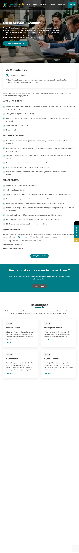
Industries (61, 4)
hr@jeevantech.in (23, 237)
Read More (9, 342)
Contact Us (72, 5)
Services (43, 4)
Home (29, 4)
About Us (35, 5)
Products (52, 4)
